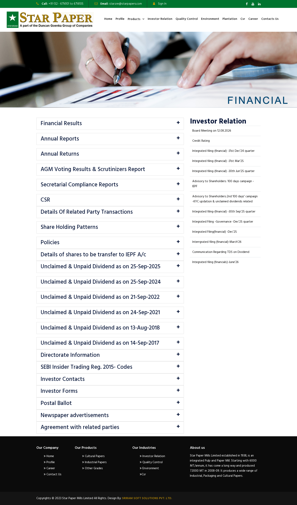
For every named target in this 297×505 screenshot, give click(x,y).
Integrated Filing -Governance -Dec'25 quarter (222, 221)
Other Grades (93, 468)
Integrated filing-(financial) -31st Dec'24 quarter (223, 151)
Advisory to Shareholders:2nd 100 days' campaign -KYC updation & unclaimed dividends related (225, 199)
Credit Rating (201, 140)
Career (253, 19)
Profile (120, 19)
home (108, 19)
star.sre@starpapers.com (125, 3)
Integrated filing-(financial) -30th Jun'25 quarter (223, 171)
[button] (110, 124)
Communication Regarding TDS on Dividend (220, 252)
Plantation (229, 19)
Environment (210, 19)
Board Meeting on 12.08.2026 (211, 130)
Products (134, 19)
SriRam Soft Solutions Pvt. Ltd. (146, 498)
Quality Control (187, 19)
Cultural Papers (94, 456)
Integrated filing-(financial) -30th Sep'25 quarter (223, 211)
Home (50, 456)
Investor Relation (160, 19)
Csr (242, 19)
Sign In (162, 3)
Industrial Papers (95, 462)
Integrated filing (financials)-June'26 (215, 262)
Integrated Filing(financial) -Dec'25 (214, 231)
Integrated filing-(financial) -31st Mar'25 (218, 161)
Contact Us (53, 474)
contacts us (270, 19)
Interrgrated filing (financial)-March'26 (216, 242)
